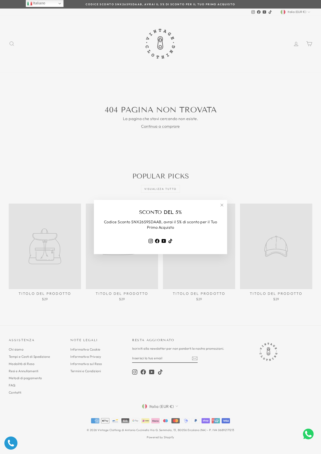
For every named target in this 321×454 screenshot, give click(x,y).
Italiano (38, 3)
